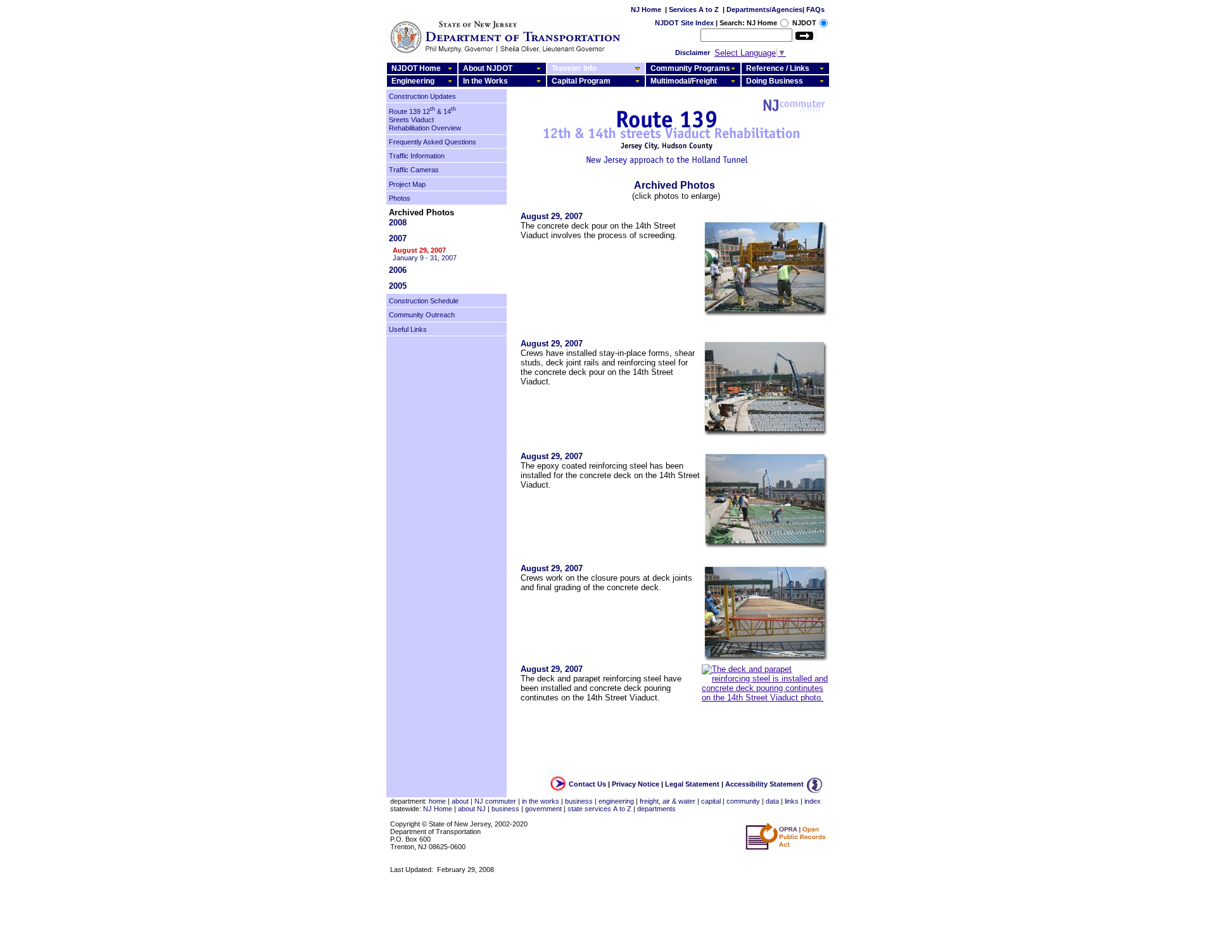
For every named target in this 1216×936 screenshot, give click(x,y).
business (579, 801)
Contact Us (587, 784)
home (437, 801)
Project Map (407, 184)
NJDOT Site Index (684, 23)
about (460, 801)
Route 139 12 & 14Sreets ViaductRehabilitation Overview (425, 120)
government (543, 809)
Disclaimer (692, 52)
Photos (399, 198)
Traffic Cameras (414, 170)
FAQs (815, 9)
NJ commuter (495, 801)
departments (656, 809)
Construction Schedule (424, 301)
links (792, 801)
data (772, 801)
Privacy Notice (635, 784)
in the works (540, 801)
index (812, 801)
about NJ (472, 809)
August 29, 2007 (419, 250)
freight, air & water (667, 801)
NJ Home (646, 9)
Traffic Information (417, 156)
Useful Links (408, 329)
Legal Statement (692, 784)
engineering (616, 801)
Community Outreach (422, 315)
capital (711, 801)
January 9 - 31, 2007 (425, 258)
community (743, 801)
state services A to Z (599, 809)
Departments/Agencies (764, 9)
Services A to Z (694, 9)
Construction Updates (422, 96)
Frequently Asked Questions (432, 142)
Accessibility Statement (764, 784)
